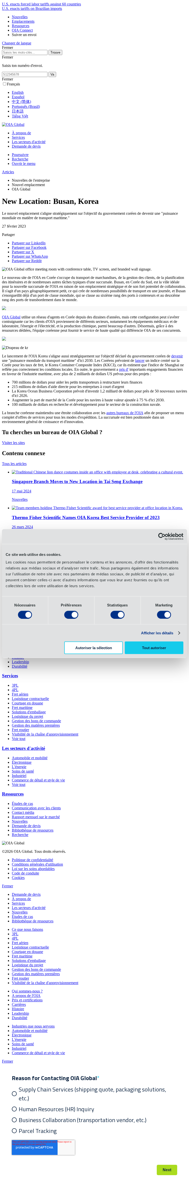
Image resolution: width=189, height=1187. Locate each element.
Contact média (23, 812)
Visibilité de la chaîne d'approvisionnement (45, 734)
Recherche (20, 159)
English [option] (18, 92)
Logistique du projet (27, 716)
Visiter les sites (13, 443)
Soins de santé (23, 771)
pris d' (123, 369)
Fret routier (20, 730)
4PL (15, 690)
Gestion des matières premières (36, 725)
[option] (99, 92)
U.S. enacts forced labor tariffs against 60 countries (41, 4)
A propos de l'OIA (26, 995)
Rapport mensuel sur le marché (36, 817)
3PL (15, 685)
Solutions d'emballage (29, 712)
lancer (139, 360)
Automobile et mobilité (29, 758)
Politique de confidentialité (32, 860)
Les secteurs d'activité (29, 142)
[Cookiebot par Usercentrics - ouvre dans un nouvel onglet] (161, 536)
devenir (177, 356)
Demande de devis (26, 146)
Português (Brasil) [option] (26, 106)
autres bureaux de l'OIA (124, 413)
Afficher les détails (157, 633)
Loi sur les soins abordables (33, 869)
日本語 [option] (18, 111)
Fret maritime (22, 707)
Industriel (19, 776)
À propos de (21, 133)
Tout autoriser (154, 648)
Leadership (20, 662)
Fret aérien (20, 694)
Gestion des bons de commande (36, 721)
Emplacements (23, 21)
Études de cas (22, 803)
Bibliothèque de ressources (32, 830)
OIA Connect (22, 30)
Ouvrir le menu (23, 163)
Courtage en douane (27, 703)
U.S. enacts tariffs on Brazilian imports (32, 8)
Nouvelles (20, 17)
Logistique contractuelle (30, 699)
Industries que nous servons (33, 1026)
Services (18, 137)
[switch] (71, 615)
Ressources (20, 26)
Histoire (18, 1009)
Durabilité (19, 666)
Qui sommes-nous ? (27, 991)
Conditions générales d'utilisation (37, 864)
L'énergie (19, 767)
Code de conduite (25, 873)
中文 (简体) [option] (21, 101)
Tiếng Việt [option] (20, 116)
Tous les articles (14, 464)
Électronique (22, 762)
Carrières (19, 1004)
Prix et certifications (27, 1000)
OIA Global (11, 317)
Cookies (18, 878)
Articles (8, 172)
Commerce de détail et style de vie (38, 780)
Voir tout (18, 739)
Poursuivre (20, 155)
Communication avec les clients (36, 808)
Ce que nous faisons (27, 929)
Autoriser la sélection (93, 648)
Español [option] (18, 97)
